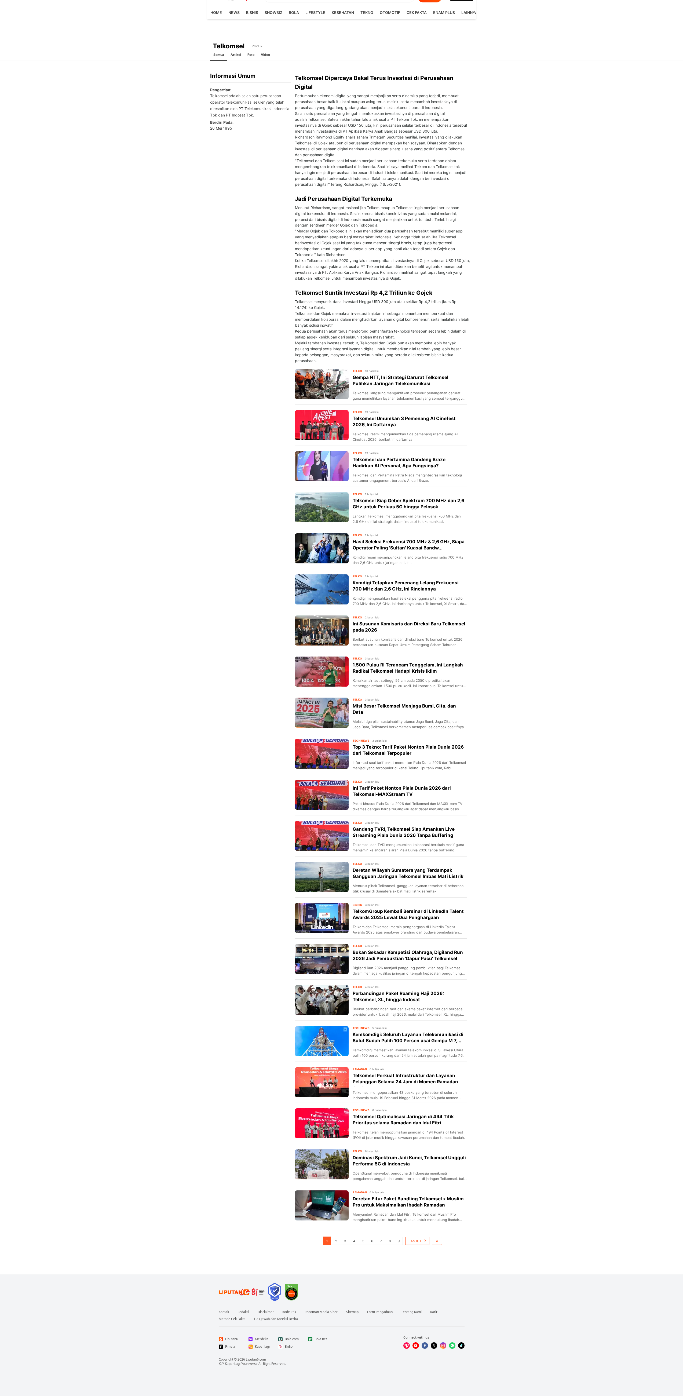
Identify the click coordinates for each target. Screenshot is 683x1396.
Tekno (366, 12)
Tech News (361, 740)
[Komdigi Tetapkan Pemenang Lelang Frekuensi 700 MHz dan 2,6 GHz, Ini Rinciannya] (322, 589)
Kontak (224, 1312)
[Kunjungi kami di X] (434, 1345)
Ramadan (360, 1069)
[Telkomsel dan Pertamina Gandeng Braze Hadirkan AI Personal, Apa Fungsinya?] (322, 466)
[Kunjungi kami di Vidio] (406, 1345)
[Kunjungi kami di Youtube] (415, 1345)
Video (265, 55)
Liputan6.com (256, 1359)
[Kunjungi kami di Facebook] (425, 1345)
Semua (218, 55)
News (234, 12)
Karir (433, 1312)
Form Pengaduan (380, 1312)
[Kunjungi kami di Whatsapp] (452, 1345)
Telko (357, 371)
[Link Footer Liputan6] (242, 1292)
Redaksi (243, 1312)
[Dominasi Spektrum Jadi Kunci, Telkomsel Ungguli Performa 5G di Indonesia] (322, 1164)
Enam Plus (444, 12)
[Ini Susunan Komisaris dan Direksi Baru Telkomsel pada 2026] (322, 630)
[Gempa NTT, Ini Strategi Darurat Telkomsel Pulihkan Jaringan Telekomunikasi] (322, 384)
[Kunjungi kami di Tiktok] (461, 1345)
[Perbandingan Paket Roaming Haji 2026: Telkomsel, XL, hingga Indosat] (322, 1000)
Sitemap (352, 1312)
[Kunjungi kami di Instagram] (443, 1345)
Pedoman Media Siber (321, 1312)
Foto (250, 55)
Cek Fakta (417, 12)
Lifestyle (315, 12)
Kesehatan (343, 12)
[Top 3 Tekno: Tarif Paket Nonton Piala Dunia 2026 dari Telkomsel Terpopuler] (322, 754)
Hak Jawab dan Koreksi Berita (276, 1319)
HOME (216, 12)
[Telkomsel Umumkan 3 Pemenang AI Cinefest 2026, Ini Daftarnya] (322, 425)
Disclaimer (266, 1312)
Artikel (236, 55)
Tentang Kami (411, 1312)
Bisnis (252, 12)
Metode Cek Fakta (232, 1319)
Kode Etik (289, 1312)
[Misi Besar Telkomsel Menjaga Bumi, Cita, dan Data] (322, 713)
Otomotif (390, 12)
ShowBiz (273, 12)
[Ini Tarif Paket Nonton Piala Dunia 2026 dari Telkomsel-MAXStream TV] (322, 795)
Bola (294, 12)
